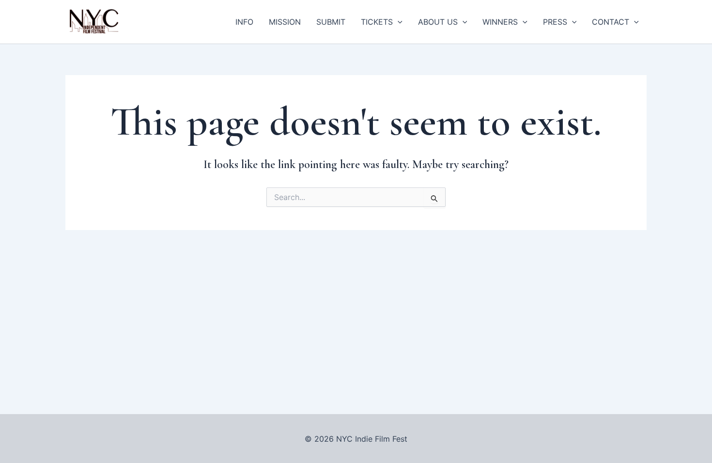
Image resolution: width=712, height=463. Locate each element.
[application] (397, 21)
